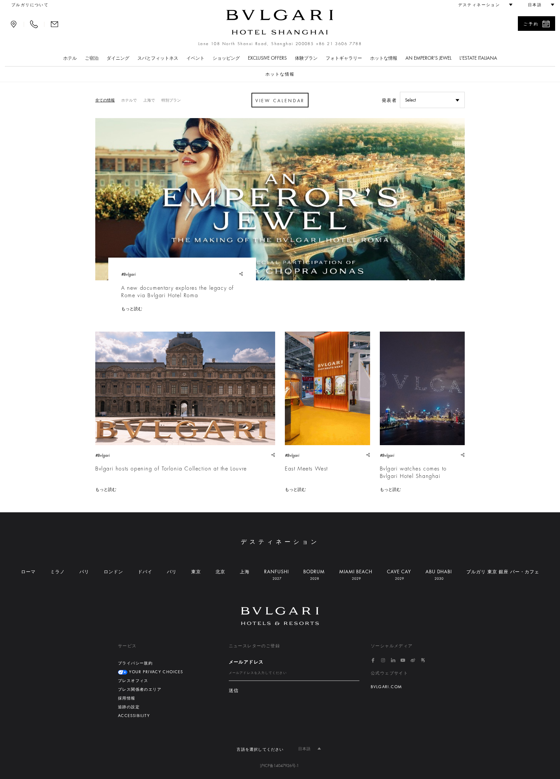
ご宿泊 (92, 58)
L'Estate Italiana (478, 58)
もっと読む (131, 309)
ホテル (70, 58)
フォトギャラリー (344, 58)
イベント (195, 58)
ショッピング (226, 58)
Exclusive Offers (267, 58)
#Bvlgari (128, 274)
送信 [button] (234, 690)
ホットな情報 (383, 58)
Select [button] (410, 100)
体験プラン (306, 58)
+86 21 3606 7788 (339, 44)
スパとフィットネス (157, 58)
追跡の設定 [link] (129, 707)
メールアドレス (246, 662)
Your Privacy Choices (155, 672)
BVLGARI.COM (386, 687)
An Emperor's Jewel (428, 58)
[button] (482, 5)
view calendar (280, 101)
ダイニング (118, 58)
